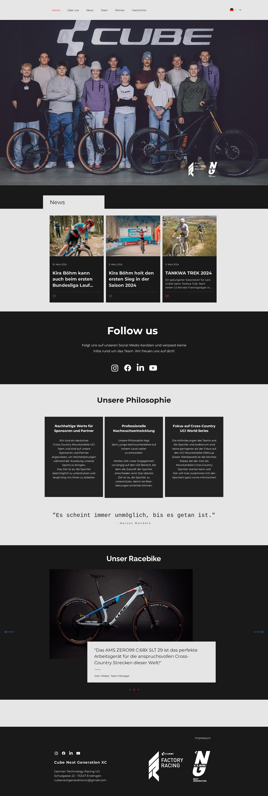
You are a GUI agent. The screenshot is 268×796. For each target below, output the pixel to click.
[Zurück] (9, 632)
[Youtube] (153, 368)
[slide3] (138, 689)
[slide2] (134, 689)
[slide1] (129, 689)
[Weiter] (258, 632)
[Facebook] (127, 368)
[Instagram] (114, 368)
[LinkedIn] (140, 368)
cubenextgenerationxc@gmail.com (80, 780)
